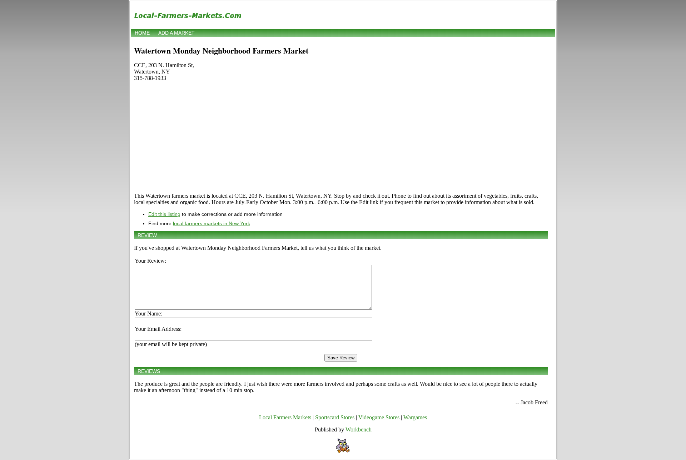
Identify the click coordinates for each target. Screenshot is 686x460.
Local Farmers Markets (285, 417)
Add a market (176, 33)
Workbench (359, 429)
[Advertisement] (341, 137)
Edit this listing (164, 214)
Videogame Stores (378, 417)
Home (142, 33)
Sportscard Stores (334, 417)
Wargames (415, 417)
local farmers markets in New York (211, 223)
